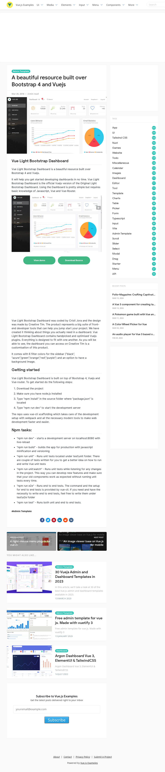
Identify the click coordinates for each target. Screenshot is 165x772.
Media (50, 4)
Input (82, 4)
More (131, 4)
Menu (95, 4)
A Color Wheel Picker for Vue (129, 324)
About (56, 756)
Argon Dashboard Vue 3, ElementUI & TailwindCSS (75, 658)
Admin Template (21, 71)
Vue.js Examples (25, 4)
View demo (39, 260)
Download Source (74, 260)
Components (113, 4)
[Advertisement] (83, 36)
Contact (68, 756)
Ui (38, 4)
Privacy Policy (83, 756)
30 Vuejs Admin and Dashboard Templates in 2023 (75, 576)
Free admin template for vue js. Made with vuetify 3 (78, 620)
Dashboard (61, 650)
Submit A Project (103, 756)
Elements (66, 4)
